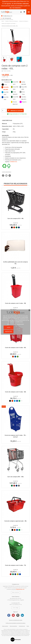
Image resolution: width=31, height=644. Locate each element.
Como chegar (16, 607)
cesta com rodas (6, 172)
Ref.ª (3, 71)
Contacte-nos (13, 161)
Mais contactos (15, 592)
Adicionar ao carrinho (15, 110)
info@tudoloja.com (7, 16)
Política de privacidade (11, 324)
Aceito (8, 327)
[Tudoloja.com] (6, 12)
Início (28, 626)
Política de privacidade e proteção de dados (15, 623)
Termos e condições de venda (15, 620)
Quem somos (5, 626)
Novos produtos (13, 626)
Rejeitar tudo (8, 331)
